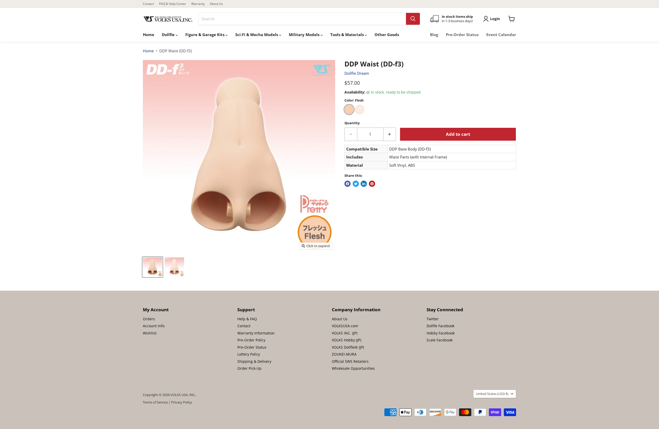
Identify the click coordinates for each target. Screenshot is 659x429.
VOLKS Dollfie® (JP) (348, 347)
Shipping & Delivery (254, 361)
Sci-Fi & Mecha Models (257, 34)
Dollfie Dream (356, 73)
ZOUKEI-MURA (344, 354)
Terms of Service (155, 402)
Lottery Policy (248, 354)
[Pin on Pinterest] (372, 184)
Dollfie (169, 34)
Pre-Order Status (462, 34)
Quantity (352, 123)
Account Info (153, 325)
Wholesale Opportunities (353, 368)
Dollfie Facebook (440, 325)
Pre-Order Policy (251, 340)
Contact (148, 4)
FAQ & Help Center (172, 4)
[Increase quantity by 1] (390, 134)
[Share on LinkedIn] (364, 184)
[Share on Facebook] (347, 184)
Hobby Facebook (441, 333)
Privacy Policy (181, 402)
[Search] (413, 19)
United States (492, 393)
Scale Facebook (440, 340)
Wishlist (150, 333)
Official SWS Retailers (350, 361)
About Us (216, 4)
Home (148, 34)
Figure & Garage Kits (205, 34)
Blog (434, 34)
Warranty (198, 4)
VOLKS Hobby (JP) (346, 340)
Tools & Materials (347, 34)
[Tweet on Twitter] (356, 184)
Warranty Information (256, 333)
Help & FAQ (247, 318)
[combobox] (302, 19)
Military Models (304, 34)
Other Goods (387, 34)
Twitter (433, 318)
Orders (149, 318)
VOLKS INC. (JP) (344, 333)
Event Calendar (501, 34)
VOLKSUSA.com (345, 325)
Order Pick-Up (249, 368)
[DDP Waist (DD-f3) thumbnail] (152, 267)
